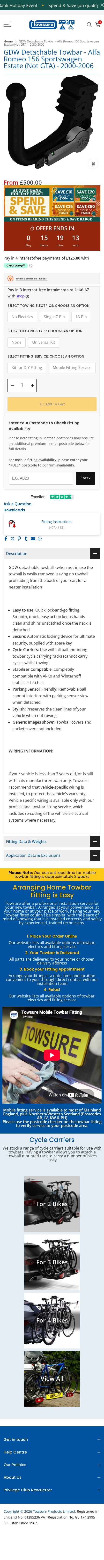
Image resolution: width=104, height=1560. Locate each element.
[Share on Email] (33, 538)
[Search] (89, 24)
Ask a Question (17, 503)
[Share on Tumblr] (26, 538)
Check (85, 478)
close (101, 5)
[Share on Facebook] (6, 538)
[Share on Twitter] (12, 538)
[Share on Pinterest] (19, 538)
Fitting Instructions (56, 521)
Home (8, 41)
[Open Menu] (14, 25)
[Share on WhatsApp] (39, 538)
